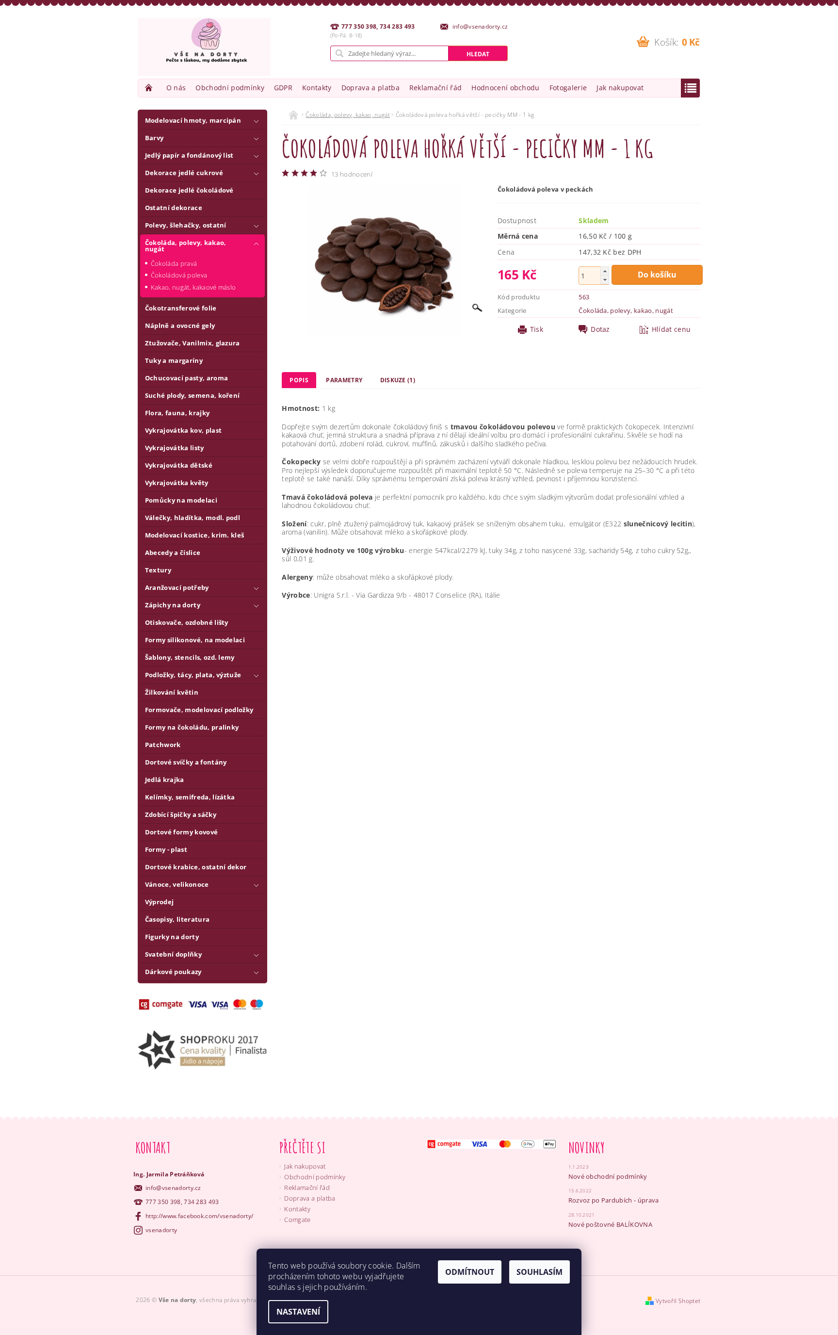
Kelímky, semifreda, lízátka (190, 797)
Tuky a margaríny (174, 360)
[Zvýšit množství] (604, 271)
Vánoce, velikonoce (177, 884)
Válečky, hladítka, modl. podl (192, 517)
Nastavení (298, 1311)
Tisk (536, 329)
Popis (299, 380)
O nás (176, 87)
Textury (158, 570)
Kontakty (317, 87)
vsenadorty (161, 1230)
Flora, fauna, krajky (177, 412)
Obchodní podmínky (229, 87)
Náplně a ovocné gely (180, 325)
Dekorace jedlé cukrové (184, 172)
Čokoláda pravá (174, 263)
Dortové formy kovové (181, 832)
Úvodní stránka (149, 87)
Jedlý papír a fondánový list (189, 155)
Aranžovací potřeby (177, 587)
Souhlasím (539, 1272)
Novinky (586, 1147)
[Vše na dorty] (204, 47)
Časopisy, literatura (177, 919)
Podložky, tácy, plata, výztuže (193, 674)
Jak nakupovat (620, 87)
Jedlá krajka (164, 779)
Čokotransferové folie (181, 308)
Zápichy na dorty (172, 605)
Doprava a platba (370, 87)
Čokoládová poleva (179, 275)
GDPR (283, 87)
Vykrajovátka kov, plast (183, 430)
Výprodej (159, 901)
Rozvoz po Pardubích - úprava (613, 1200)
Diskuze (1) (398, 380)
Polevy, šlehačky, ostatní (185, 225)
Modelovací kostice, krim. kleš (194, 535)
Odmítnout (469, 1272)
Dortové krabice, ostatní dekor (196, 867)
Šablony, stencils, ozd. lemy (190, 657)
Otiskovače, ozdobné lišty (186, 622)
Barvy (154, 137)
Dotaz (600, 329)
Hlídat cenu (671, 329)
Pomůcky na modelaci (181, 500)
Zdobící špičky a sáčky (180, 814)
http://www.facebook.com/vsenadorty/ (199, 1216)
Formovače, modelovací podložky (199, 709)
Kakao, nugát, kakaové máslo (193, 287)
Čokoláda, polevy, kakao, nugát (185, 245)
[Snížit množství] (604, 279)
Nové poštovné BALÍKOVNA (610, 1224)
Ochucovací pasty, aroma (186, 378)
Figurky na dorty (172, 936)
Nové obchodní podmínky (607, 1176)
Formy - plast (166, 849)
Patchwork (163, 744)
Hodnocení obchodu (505, 87)
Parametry (344, 380)
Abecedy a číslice (172, 552)
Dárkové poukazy (173, 971)
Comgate (297, 1219)
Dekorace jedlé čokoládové (189, 190)
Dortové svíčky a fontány (186, 762)
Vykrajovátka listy (174, 447)
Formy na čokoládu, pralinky (192, 727)
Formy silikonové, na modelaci (195, 639)
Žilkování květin (171, 692)
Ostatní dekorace (173, 207)
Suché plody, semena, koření (192, 395)
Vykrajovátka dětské (178, 465)
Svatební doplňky (173, 954)
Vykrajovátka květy (177, 482)
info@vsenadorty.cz (173, 1188)
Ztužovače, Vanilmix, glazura (192, 343)
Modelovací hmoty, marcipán (193, 120)
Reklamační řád (435, 87)
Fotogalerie (568, 87)
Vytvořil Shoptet (678, 1301)
